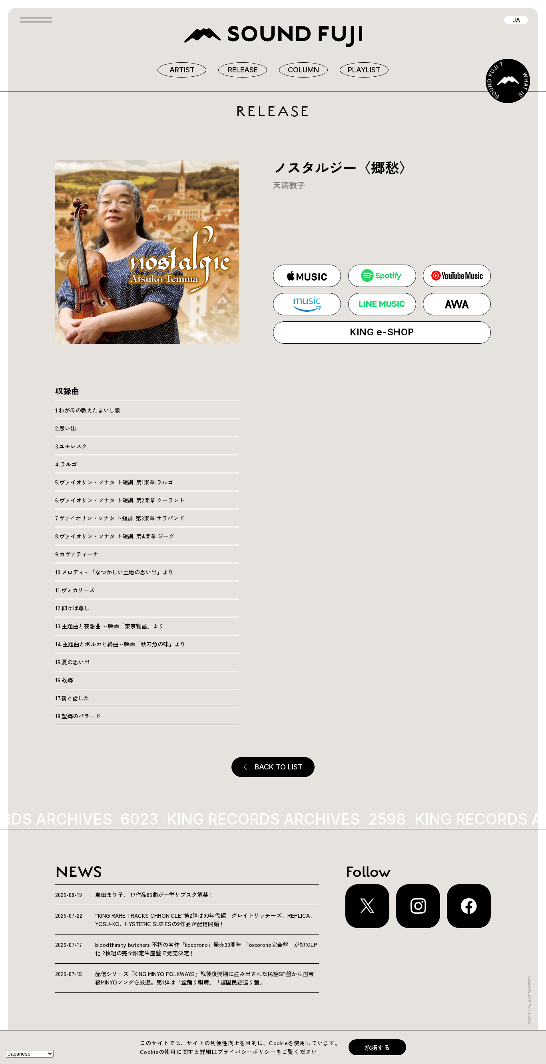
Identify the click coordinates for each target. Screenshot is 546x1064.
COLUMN (303, 70)
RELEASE (243, 70)
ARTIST (182, 70)
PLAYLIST (364, 70)
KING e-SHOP (382, 332)
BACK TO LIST (279, 767)
